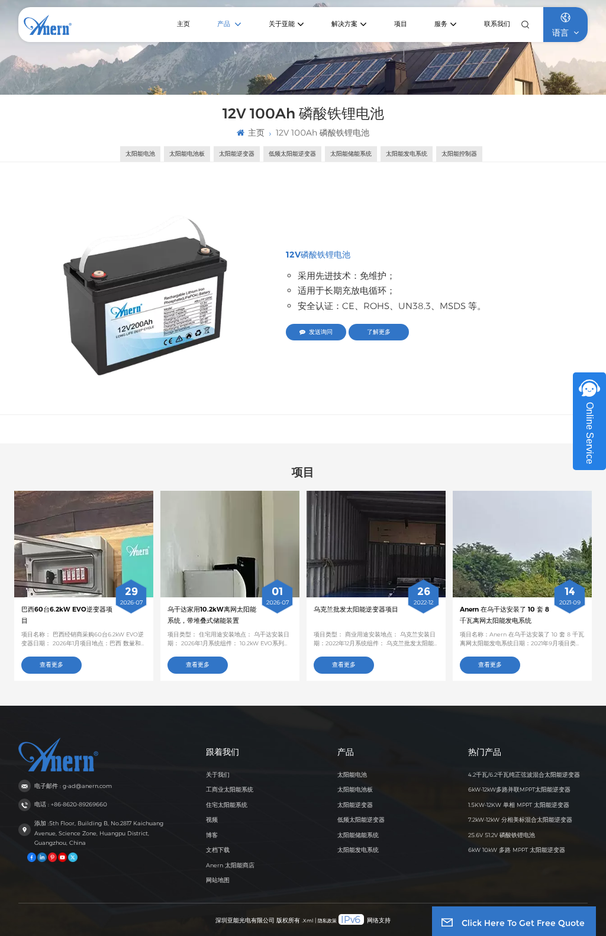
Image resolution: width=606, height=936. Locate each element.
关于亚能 (282, 24)
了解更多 (379, 332)
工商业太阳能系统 (229, 789)
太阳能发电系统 (358, 850)
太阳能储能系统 (358, 835)
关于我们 (218, 774)
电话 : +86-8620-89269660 (70, 804)
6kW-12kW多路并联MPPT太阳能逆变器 (519, 789)
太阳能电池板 (355, 789)
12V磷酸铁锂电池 (318, 254)
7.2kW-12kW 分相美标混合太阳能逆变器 (520, 819)
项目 (400, 24)
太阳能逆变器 (355, 805)
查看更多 (51, 664)
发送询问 (321, 332)
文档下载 (218, 850)
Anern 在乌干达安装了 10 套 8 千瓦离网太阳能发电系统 (504, 615)
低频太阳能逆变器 (361, 819)
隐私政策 (327, 921)
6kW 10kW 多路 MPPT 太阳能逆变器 (516, 850)
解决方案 (344, 24)
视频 (212, 819)
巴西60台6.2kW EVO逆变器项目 (66, 615)
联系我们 (497, 24)
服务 (440, 24)
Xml (308, 921)
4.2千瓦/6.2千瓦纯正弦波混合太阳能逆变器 (524, 774)
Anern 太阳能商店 (230, 865)
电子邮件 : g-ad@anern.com (73, 786)
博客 (212, 835)
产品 (224, 24)
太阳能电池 (352, 774)
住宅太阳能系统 (226, 805)
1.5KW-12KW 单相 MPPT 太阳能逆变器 (518, 805)
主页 (183, 24)
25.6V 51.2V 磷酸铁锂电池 (501, 835)
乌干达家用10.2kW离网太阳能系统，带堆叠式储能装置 (211, 615)
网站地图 (218, 880)
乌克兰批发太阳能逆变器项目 (356, 609)
